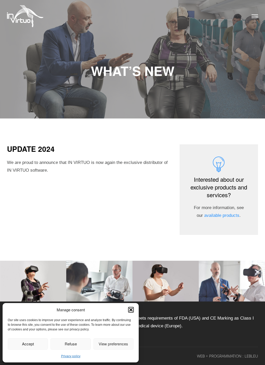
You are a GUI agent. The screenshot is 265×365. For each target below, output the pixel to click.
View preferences (113, 343)
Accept (28, 343)
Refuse (71, 343)
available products (221, 215)
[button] (131, 309)
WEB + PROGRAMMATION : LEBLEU (227, 356)
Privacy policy (70, 356)
